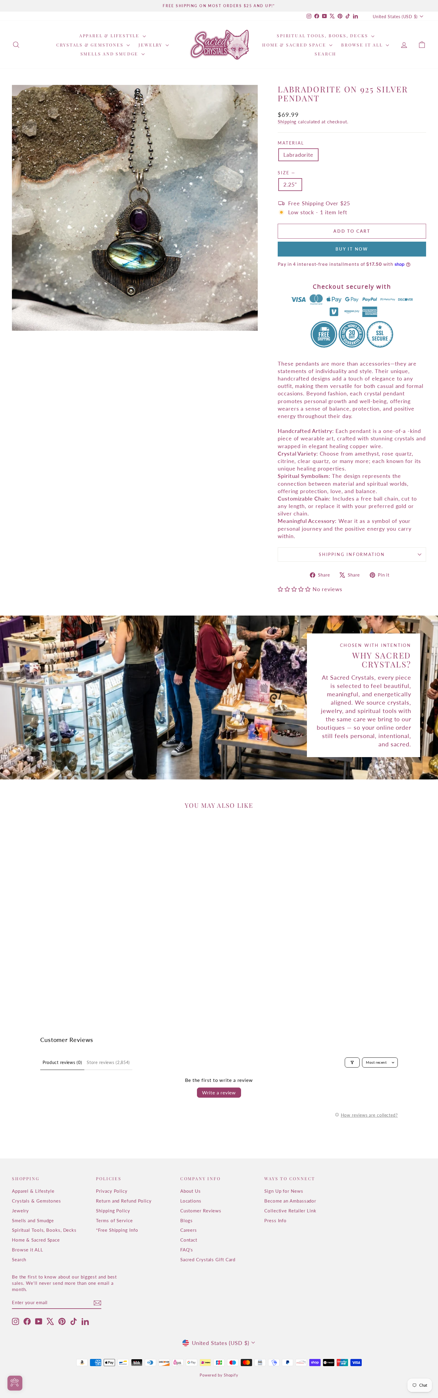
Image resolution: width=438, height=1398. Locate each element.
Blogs (186, 1220)
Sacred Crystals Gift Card (208, 1259)
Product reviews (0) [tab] (62, 1062)
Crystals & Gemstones (90, 45)
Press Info (275, 1220)
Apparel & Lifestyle (110, 35)
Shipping (287, 121)
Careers (188, 1230)
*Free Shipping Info (117, 1230)
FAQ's (186, 1249)
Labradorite (298, 154)
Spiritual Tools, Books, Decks (323, 35)
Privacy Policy (112, 1191)
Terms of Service (114, 1220)
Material (291, 142)
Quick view (61, 964)
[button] (295, 589)
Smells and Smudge (110, 54)
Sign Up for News (283, 1191)
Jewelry (151, 45)
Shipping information (352, 554)
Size (286, 172)
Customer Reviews (200, 1210)
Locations (190, 1200)
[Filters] (352, 1062)
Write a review (219, 1092)
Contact (188, 1239)
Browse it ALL (362, 45)
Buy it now (352, 248)
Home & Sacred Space (295, 45)
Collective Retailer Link (290, 1210)
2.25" (290, 184)
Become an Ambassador (290, 1200)
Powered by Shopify (219, 1375)
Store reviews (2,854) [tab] (108, 1062)
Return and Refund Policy (124, 1200)
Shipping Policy (113, 1210)
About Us (190, 1191)
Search (325, 54)
